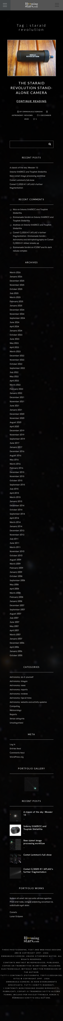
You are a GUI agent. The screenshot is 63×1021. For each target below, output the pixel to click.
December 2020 (17, 414)
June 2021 (14, 405)
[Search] (49, 143)
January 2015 (16, 501)
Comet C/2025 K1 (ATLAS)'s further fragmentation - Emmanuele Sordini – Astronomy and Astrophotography (30, 236)
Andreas (17, 225)
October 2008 (16, 576)
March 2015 (15, 497)
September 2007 (17, 609)
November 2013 (17, 535)
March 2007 (15, 634)
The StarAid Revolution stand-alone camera (31, 88)
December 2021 (17, 397)
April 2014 (14, 518)
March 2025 (15, 297)
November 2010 (17, 551)
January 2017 (16, 447)
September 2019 (17, 439)
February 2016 (16, 468)
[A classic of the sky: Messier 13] (15, 816)
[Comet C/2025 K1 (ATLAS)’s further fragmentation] (15, 873)
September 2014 (17, 514)
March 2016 (15, 464)
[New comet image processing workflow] (15, 844)
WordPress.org (17, 757)
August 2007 (15, 614)
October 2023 (16, 335)
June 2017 (14, 443)
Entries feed (15, 748)
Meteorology (15, 710)
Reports (13, 714)
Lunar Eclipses (16, 916)
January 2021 (16, 410)
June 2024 (14, 322)
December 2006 (17, 643)
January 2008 (16, 601)
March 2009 (15, 564)
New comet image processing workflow (27, 176)
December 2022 (17, 355)
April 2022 (14, 380)
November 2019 (17, 434)
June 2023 (14, 339)
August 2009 (15, 560)
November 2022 (17, 360)
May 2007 (14, 626)
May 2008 (14, 584)
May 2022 (14, 376)
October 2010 (16, 555)
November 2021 (17, 401)
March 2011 (15, 547)
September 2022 (17, 368)
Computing (15, 706)
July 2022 (14, 372)
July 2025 (14, 293)
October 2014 (16, 509)
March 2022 (15, 385)
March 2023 (15, 351)
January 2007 (16, 639)
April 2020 (14, 426)
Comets (13, 912)
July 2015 (14, 489)
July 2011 (14, 539)
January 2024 (16, 330)
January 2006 (16, 651)
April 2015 (14, 493)
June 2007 (14, 622)
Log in (12, 744)
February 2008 (16, 597)
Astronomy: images (18, 681)
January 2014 (16, 526)
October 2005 (16, 655)
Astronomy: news (18, 685)
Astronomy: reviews (22, 115)
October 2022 (16, 364)
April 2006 (14, 647)
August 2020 (15, 422)
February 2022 (16, 389)
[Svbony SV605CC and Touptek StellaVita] (15, 830)
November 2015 (17, 476)
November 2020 (17, 418)
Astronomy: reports (19, 689)
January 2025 (16, 305)
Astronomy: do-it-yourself (21, 677)
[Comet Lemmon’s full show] (15, 858)
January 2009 (16, 572)
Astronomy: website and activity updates (28, 702)
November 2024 (17, 314)
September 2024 (17, 318)
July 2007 (14, 618)
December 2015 (17, 472)
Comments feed (17, 753)
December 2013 (17, 530)
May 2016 (14, 459)
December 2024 (17, 310)
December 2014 (17, 505)
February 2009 (16, 568)
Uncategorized (16, 723)
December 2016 (17, 451)
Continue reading (31, 101)
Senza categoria (17, 718)
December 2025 (17, 281)
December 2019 (17, 430)
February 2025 (16, 301)
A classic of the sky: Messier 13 (24, 167)
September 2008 (17, 580)
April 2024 (14, 326)
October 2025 (16, 289)
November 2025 (17, 285)
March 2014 (15, 522)
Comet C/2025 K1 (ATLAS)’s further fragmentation (38, 870)
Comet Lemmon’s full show (22, 180)
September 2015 (17, 484)
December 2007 (17, 605)
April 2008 (14, 589)
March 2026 (15, 272)
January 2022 (16, 393)
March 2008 (15, 593)
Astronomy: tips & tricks (21, 698)
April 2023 (14, 347)
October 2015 (16, 480)
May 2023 (14, 343)
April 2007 (14, 630)
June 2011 (14, 543)
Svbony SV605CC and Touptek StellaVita (28, 172)
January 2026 (16, 276)
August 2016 (15, 455)
